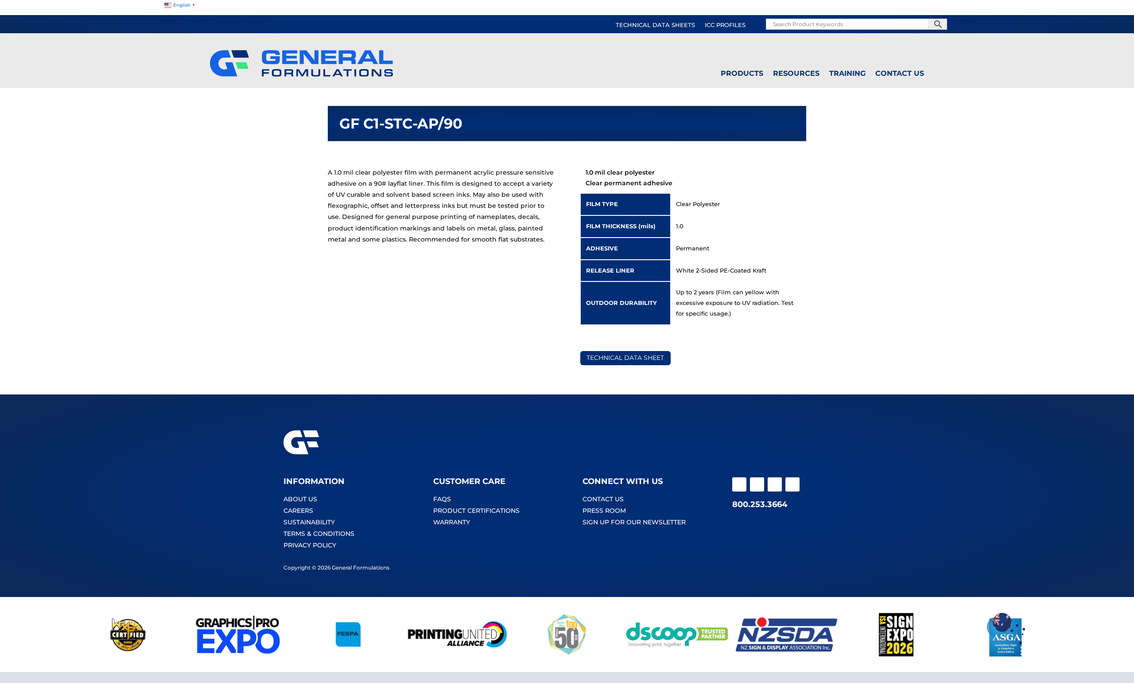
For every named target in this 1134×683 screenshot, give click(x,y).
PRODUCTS (742, 73)
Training (847, 73)
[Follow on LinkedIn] (792, 484)
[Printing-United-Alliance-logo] (457, 655)
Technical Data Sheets (655, 25)
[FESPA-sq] (348, 655)
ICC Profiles (725, 25)
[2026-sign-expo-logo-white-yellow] (896, 655)
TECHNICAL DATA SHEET (625, 358)
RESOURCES (796, 73)
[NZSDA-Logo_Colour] (787, 655)
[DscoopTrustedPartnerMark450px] (677, 655)
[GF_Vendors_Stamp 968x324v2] (128, 655)
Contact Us (899, 73)
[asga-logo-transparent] (1006, 655)
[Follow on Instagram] (757, 484)
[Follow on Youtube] (775, 484)
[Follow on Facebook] (739, 484)
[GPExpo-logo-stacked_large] (238, 655)
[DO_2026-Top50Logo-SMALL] (567, 655)
